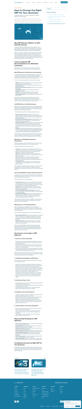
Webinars (52, 391)
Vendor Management (17, 396)
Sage (24, 393)
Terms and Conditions (55, 406)
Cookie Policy (76, 404)
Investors (61, 391)
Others (25, 397)
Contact (61, 393)
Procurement (16, 393)
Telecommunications (45, 394)
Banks (33, 393)
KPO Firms (34, 391)
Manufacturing (44, 388)
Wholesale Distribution (45, 391)
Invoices (15, 388)
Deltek (24, 391)
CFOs (33, 396)
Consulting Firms (35, 394)
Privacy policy (48, 406)
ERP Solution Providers (36, 388)
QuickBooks (25, 396)
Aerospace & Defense (45, 396)
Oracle (24, 388)
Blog (51, 388)
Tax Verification (16, 394)
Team (61, 388)
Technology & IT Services (45, 393)
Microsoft (25, 394)
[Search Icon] (57, 9)
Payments (16, 391)
